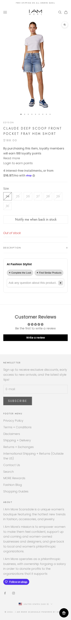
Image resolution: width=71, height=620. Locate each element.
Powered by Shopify (53, 612)
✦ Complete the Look (20, 272)
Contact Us (11, 465)
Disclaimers (11, 434)
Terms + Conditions (17, 427)
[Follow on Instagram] (13, 593)
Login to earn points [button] (18, 163)
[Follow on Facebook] (5, 593)
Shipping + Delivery (17, 440)
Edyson (8, 122)
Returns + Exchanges (18, 447)
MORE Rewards (14, 478)
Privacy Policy (13, 420)
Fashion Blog (12, 485)
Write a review (35, 338)
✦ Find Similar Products (48, 272)
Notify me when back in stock (35, 219)
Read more (11, 158)
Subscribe (17, 401)
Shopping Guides (15, 491)
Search (8, 472)
